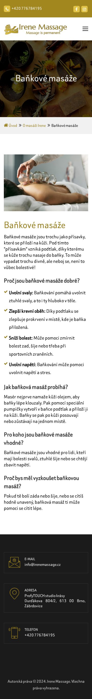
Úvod (12, 125)
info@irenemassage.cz (43, 564)
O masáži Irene (34, 125)
